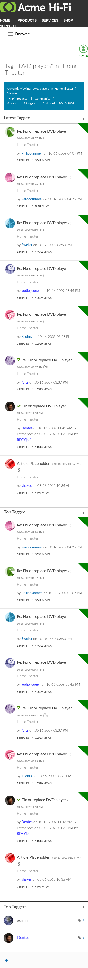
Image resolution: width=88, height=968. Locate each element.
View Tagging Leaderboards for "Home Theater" (44, 906)
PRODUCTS (27, 20)
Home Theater (27, 145)
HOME (5, 20)
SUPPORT (8, 26)
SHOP (68, 20)
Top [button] (6, 960)
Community (42, 98)
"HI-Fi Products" (17, 98)
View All (44, 119)
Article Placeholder (49, 464)
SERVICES (50, 20)
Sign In (83, 55)
